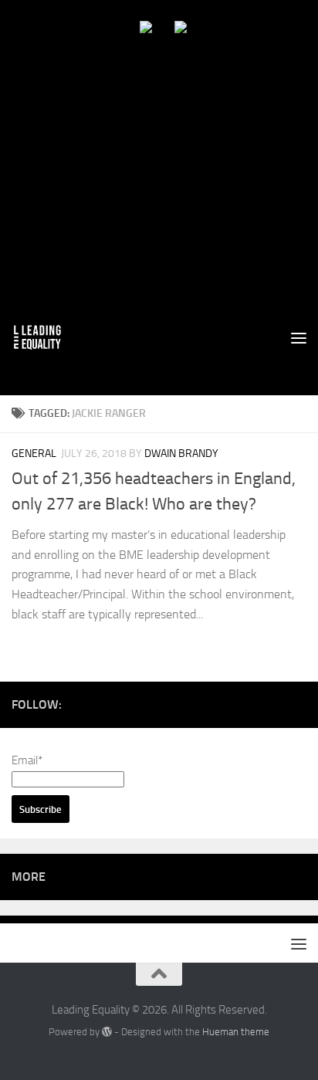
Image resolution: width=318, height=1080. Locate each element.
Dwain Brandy (181, 453)
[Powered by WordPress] (107, 1032)
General (34, 453)
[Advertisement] (159, 159)
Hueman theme (235, 1032)
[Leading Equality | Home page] (46, 337)
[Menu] (298, 337)
